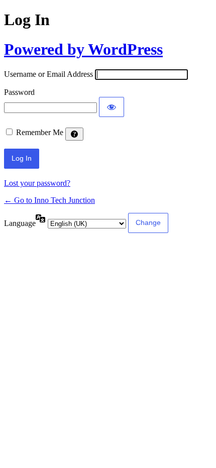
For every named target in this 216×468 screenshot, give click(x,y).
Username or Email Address (48, 74)
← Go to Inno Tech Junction (49, 200)
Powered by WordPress (83, 49)
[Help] (74, 134)
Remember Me (39, 132)
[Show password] (111, 107)
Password (19, 92)
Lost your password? (37, 183)
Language (20, 223)
